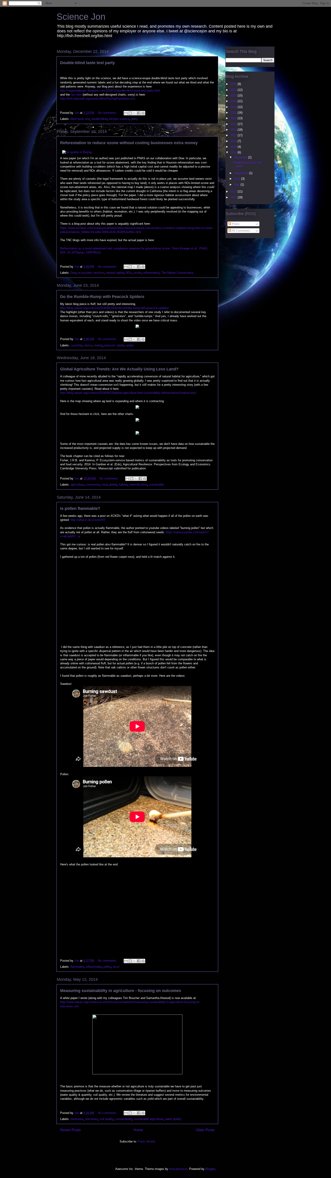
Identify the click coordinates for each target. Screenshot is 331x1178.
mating (98, 345)
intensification (138, 484)
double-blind (99, 119)
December (241, 157)
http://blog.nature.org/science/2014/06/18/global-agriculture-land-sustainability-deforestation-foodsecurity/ (128, 392)
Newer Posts (70, 1130)
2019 (234, 124)
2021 (234, 112)
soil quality (106, 1119)
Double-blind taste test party (87, 62)
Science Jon (81, 17)
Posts (235, 224)
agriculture (77, 484)
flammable (77, 966)
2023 (234, 101)
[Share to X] (134, 113)
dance (88, 345)
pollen (107, 966)
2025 (234, 90)
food (104, 484)
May (237, 184)
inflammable (94, 966)
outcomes (91, 1119)
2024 (234, 95)
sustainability (123, 1119)
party (134, 119)
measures (76, 1119)
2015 (234, 146)
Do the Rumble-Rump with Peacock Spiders (102, 296)
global (113, 484)
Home (138, 1130)
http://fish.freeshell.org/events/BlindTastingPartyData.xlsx (97, 98)
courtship (76, 345)
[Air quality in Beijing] (77, 152)
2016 (234, 141)
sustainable (156, 484)
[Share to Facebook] (138, 113)
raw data (76, 94)
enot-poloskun (178, 1169)
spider (130, 345)
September (241, 173)
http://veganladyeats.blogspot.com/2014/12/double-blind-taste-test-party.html (110, 90)
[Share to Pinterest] (143, 113)
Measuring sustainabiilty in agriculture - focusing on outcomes (120, 990)
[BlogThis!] (130, 113)
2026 (234, 84)
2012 (234, 197)
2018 (234, 129)
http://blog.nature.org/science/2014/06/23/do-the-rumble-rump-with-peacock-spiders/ (114, 308)
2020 (234, 118)
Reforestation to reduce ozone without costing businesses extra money (129, 143)
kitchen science (119, 119)
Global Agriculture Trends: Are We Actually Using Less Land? (119, 369)
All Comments (240, 230)
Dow (73, 272)
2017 (234, 135)
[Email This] (126, 113)
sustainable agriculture (148, 1119)
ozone (137, 272)
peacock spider (114, 345)
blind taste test (80, 119)
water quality (173, 1119)
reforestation (151, 272)
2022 (234, 107)
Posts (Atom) (146, 1141)
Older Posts (205, 1130)
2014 (234, 152)
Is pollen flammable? (80, 508)
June (237, 178)
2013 (234, 191)
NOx (129, 272)
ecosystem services (91, 272)
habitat (123, 484)
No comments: (108, 112)
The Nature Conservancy (177, 272)
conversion (93, 484)
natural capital (115, 272)
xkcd (116, 966)
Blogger (210, 1169)
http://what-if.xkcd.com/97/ (87, 520)
